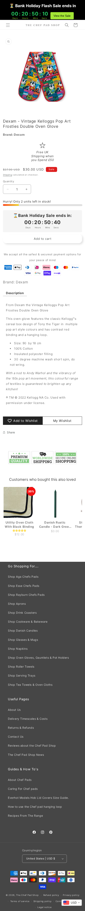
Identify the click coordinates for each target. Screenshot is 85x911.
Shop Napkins (17, 648)
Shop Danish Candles (23, 630)
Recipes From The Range (25, 815)
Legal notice (44, 907)
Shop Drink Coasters (22, 612)
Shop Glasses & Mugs (23, 639)
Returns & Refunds (21, 727)
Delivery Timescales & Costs (27, 718)
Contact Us (16, 736)
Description (15, 293)
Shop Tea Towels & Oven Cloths (30, 684)
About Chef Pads (20, 779)
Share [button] (11, 432)
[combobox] (71, 902)
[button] (8, 25)
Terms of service (19, 901)
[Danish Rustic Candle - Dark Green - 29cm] (55, 503)
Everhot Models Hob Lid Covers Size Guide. (38, 797)
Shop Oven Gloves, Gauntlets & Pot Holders (38, 657)
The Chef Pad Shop (27, 895)
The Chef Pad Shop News (26, 754)
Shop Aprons (17, 603)
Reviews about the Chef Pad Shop (32, 745)
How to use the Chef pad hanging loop (35, 806)
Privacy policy (71, 895)
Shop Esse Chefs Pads (23, 585)
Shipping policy (42, 901)
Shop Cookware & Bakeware (27, 621)
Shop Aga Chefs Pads (23, 576)
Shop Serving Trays (21, 675)
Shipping (7, 175)
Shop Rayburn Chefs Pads (26, 594)
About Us (14, 709)
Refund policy (51, 895)
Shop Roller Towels (21, 666)
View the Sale (62, 15)
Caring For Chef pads (23, 788)
